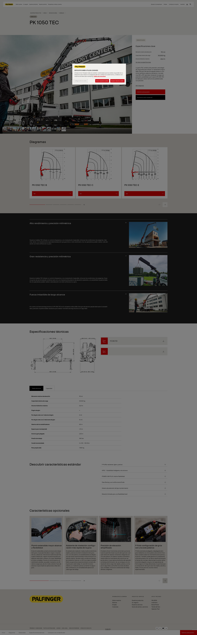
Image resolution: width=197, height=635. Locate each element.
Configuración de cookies (81, 80)
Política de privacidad (100, 76)
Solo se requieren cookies (102, 80)
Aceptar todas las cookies (117, 80)
